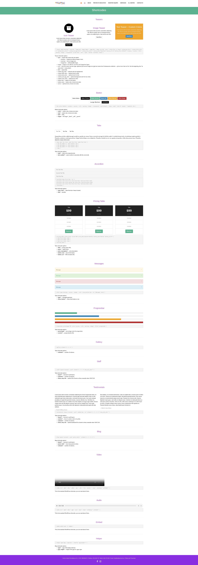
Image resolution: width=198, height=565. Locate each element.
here (88, 491)
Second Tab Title (60, 173)
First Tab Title (59, 169)
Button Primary (85, 98)
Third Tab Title (59, 176)
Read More (68, 44)
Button (68, 231)
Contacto (140, 2)
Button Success (95, 98)
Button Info (103, 98)
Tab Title (58, 131)
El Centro (131, 2)
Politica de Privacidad (130, 558)
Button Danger (122, 98)
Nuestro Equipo (113, 2)
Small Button (105, 102)
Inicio (89, 2)
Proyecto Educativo (99, 2)
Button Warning (112, 98)
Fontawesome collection (109, 66)
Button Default (76, 98)
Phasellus (98, 138)
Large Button (95, 102)
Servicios (123, 2)
